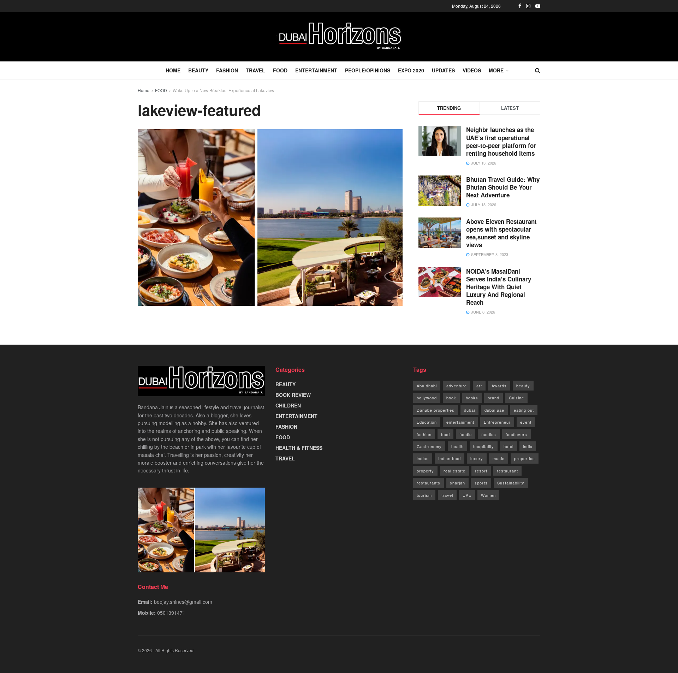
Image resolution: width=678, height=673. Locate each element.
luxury (476, 458)
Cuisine (516, 397)
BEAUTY (198, 70)
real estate (454, 471)
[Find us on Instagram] (528, 6)
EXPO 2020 (411, 70)
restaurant (507, 471)
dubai (469, 410)
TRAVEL (255, 70)
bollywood (427, 397)
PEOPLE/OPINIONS (367, 70)
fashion (424, 434)
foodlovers (516, 434)
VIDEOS (472, 70)
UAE (467, 495)
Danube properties (435, 410)
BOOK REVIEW (293, 394)
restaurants (428, 483)
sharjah (457, 483)
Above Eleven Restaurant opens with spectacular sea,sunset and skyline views (501, 233)
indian (423, 458)
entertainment (460, 422)
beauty (523, 385)
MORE (496, 70)
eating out (524, 410)
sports (481, 483)
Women (488, 495)
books (472, 397)
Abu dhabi (427, 385)
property (425, 471)
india (528, 446)
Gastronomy (429, 446)
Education (427, 422)
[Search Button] (537, 70)
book (451, 397)
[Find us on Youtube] (537, 6)
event (525, 422)
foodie (465, 434)
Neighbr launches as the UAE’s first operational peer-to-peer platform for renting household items (501, 141)
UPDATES (443, 70)
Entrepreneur (497, 422)
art (479, 385)
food (445, 434)
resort (481, 471)
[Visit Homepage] (339, 37)
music (499, 458)
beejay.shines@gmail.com (183, 601)
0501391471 (171, 612)
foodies (488, 434)
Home (143, 90)
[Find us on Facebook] (519, 6)
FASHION (227, 70)
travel (447, 495)
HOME (173, 70)
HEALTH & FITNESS (298, 447)
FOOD (280, 70)
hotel (508, 446)
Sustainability (510, 483)
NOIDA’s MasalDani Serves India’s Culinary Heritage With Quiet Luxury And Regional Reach (498, 286)
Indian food (449, 458)
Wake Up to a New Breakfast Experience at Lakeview (223, 90)
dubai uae (494, 410)
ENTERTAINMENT (316, 70)
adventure (456, 385)
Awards (499, 385)
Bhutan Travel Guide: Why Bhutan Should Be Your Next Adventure (503, 187)
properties (524, 458)
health (457, 446)
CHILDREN (288, 405)
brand (493, 397)
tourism (424, 495)
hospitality (483, 446)
